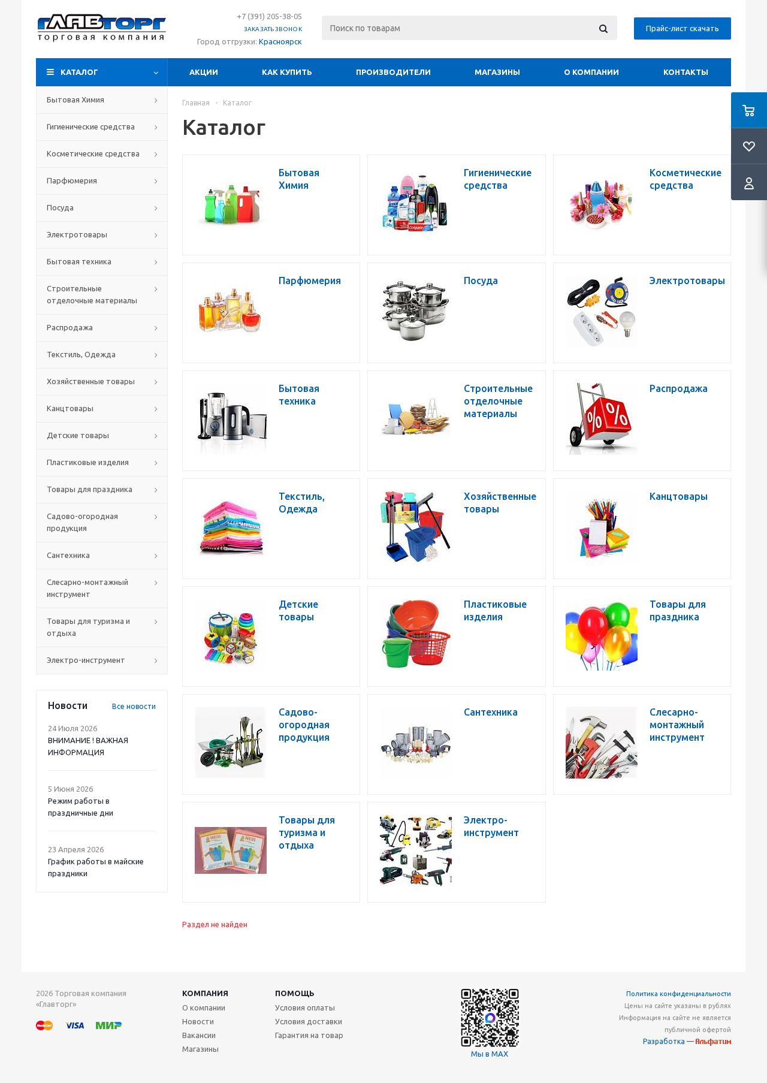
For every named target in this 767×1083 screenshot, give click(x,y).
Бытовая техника (79, 261)
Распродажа (70, 327)
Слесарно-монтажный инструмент (87, 588)
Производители (393, 72)
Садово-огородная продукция (82, 522)
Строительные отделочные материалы (92, 294)
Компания (205, 993)
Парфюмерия (72, 180)
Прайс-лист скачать (682, 28)
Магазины (497, 72)
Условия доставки (308, 1021)
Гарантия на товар (309, 1035)
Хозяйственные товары (91, 381)
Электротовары (77, 234)
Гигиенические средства (91, 126)
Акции (203, 72)
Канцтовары (70, 408)
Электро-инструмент (86, 660)
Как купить (287, 72)
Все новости (134, 706)
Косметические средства (93, 153)
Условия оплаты (305, 1007)
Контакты (685, 72)
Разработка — (669, 1041)
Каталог (79, 72)
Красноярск (280, 41)
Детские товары (78, 435)
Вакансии (199, 1035)
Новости (198, 1021)
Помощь (295, 993)
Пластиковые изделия (88, 462)
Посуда (60, 207)
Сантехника (68, 555)
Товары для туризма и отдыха (88, 627)
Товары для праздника (89, 489)
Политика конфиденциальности (678, 993)
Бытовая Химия (75, 99)
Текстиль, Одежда (81, 354)
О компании (591, 72)
